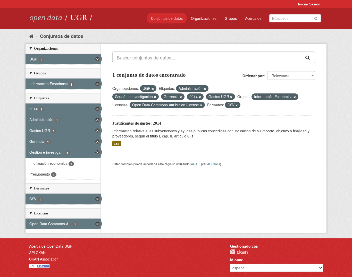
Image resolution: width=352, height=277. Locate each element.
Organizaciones (203, 18)
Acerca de (253, 18)
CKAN (239, 252)
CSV (117, 143)
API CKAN (37, 252)
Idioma (236, 259)
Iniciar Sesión (309, 4)
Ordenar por (253, 75)
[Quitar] (153, 88)
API (197, 164)
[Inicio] (31, 35)
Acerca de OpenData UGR (50, 246)
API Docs (213, 164)
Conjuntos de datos (167, 18)
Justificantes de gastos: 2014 (136, 123)
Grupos (231, 18)
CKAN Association (43, 259)
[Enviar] (316, 18)
